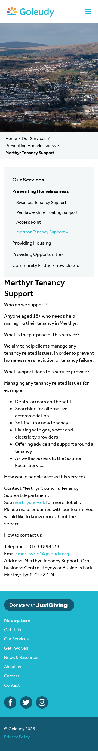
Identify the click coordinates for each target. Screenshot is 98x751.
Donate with (23, 605)
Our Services (34, 138)
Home (11, 138)
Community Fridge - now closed (45, 265)
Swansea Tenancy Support (41, 202)
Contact (12, 685)
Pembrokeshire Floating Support (47, 212)
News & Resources (21, 657)
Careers (12, 676)
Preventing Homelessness (30, 145)
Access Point (28, 222)
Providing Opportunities (38, 254)
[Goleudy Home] (30, 11)
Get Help (12, 629)
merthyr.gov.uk (29, 502)
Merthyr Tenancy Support (40, 232)
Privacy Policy (17, 737)
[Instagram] (42, 702)
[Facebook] (10, 702)
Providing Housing (31, 243)
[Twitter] (26, 702)
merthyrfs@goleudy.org (43, 554)
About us (12, 666)
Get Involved (16, 648)
